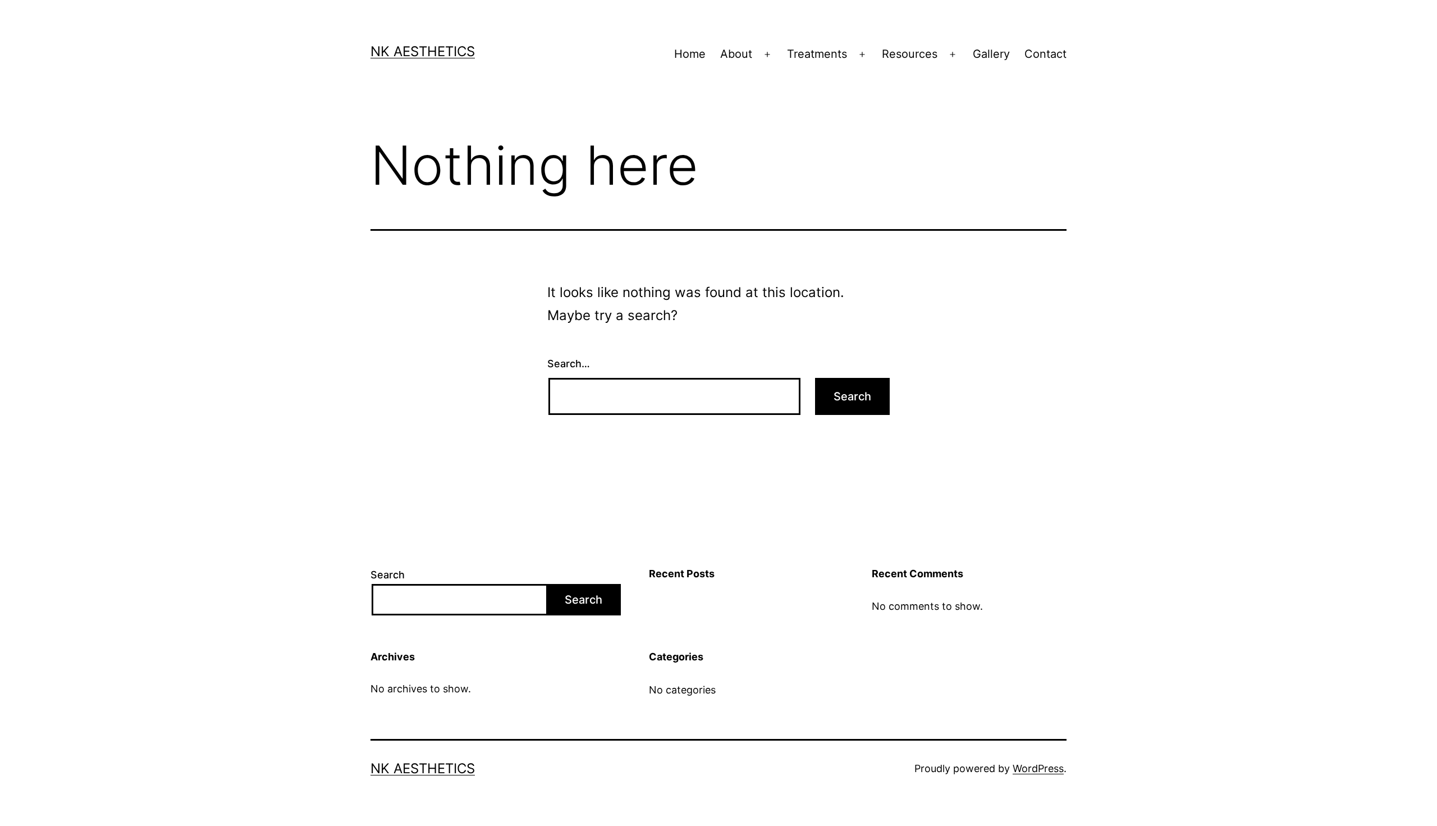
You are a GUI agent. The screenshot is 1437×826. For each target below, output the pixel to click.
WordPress (1038, 768)
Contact (1045, 54)
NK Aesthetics (422, 51)
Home (690, 54)
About (736, 54)
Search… (568, 363)
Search (387, 575)
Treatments (817, 54)
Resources (909, 54)
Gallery (991, 54)
